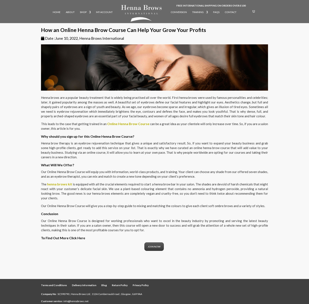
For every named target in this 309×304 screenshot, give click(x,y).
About (70, 12)
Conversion (179, 12)
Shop (83, 12)
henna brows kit (59, 184)
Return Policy (120, 285)
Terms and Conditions (54, 285)
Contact (230, 12)
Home (57, 12)
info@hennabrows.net (75, 301)
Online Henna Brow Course (128, 124)
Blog (104, 285)
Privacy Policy (141, 285)
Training (198, 12)
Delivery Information (84, 285)
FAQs (216, 12)
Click (73, 238)
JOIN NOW (154, 246)
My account (104, 12)
